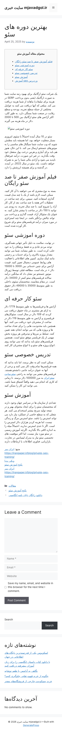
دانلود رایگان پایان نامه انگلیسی (25, 495)
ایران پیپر (9, 449)
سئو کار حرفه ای (24, 69)
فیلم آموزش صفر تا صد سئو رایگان (33, 61)
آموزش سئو (21, 76)
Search (9, 619)
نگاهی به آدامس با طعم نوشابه (21, 670)
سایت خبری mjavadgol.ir (26, 7)
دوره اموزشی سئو (24, 65)
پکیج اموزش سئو (14, 464)
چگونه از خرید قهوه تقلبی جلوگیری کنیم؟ (26, 676)
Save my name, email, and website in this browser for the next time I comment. (30, 587)
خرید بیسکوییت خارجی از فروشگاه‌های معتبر (28, 681)
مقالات (12, 485)
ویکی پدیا (9, 460)
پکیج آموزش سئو (18, 490)
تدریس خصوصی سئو (26, 73)
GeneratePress (31, 725)
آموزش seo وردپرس (26, 80)
